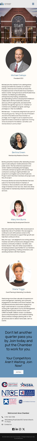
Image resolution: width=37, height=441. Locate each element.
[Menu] (33, 4)
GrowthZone (19, 438)
